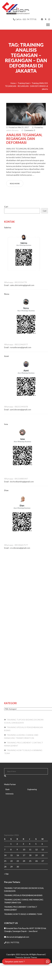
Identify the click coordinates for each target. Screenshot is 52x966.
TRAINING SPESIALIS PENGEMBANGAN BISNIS (23, 895)
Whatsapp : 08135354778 (15, 282)
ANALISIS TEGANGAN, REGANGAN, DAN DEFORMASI (24, 138)
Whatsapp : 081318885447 (16, 478)
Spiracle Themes (30, 957)
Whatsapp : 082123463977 (16, 344)
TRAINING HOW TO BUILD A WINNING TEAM (23, 914)
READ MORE (15, 183)
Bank (8, 789)
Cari (6, 206)
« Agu (6, 874)
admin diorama (12, 130)
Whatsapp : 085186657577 (16, 545)
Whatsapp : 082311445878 (16, 406)
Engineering (32, 789)
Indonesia (9, 794)
